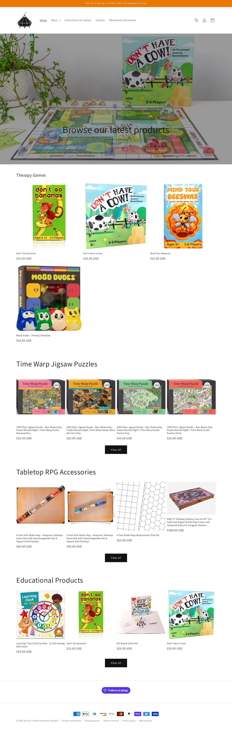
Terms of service (111, 720)
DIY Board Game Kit (127, 643)
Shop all (116, 143)
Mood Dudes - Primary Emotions (33, 335)
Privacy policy (129, 720)
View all (116, 449)
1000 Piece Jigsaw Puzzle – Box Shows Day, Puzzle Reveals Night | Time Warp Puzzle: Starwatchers (39, 430)
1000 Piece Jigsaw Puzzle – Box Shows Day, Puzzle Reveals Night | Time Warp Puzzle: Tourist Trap (140, 430)
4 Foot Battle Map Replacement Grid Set (138, 535)
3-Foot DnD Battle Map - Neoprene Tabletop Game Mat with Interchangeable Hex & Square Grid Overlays (90, 538)
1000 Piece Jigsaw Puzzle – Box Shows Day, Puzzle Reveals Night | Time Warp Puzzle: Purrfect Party (190, 430)
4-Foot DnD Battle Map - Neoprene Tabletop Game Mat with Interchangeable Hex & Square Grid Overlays (39, 538)
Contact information (71, 720)
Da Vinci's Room (31, 720)
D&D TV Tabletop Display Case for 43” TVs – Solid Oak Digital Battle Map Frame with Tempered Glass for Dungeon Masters (190, 522)
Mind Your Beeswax (160, 253)
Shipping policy (92, 720)
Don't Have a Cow (92, 253)
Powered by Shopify (49, 720)
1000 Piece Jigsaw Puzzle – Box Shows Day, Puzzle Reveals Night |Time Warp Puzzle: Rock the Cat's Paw (91, 430)
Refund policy (145, 720)
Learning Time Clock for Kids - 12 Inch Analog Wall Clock (40, 645)
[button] (55, 20)
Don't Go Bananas (26, 253)
